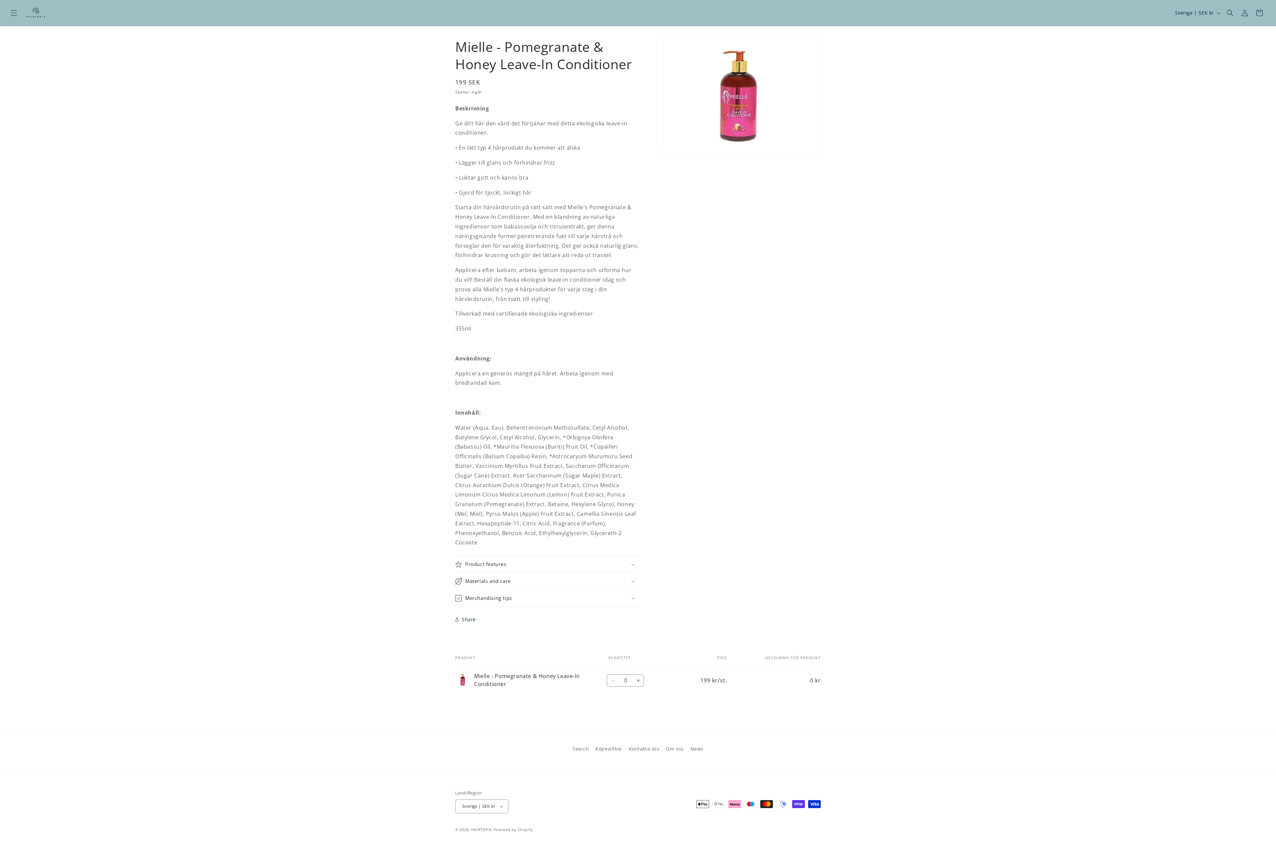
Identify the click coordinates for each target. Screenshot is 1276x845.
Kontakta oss (644, 749)
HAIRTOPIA (481, 829)
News (697, 749)
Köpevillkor (608, 749)
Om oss (675, 749)
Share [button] (469, 619)
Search (581, 749)
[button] (14, 13)
